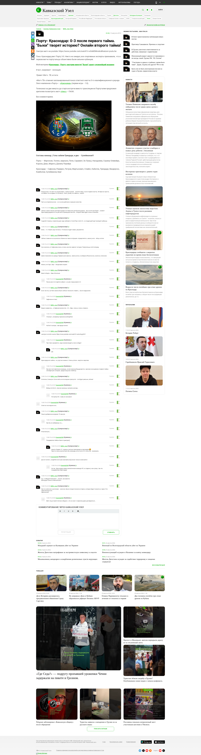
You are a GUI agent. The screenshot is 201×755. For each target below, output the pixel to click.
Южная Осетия (157, 18)
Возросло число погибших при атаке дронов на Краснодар (144, 288)
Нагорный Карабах (71, 18)
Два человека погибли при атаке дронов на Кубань (148, 597)
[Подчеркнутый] (68, 511)
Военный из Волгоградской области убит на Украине (123, 545)
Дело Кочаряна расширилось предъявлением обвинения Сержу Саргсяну (50, 598)
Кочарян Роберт (132, 333)
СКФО (127, 18)
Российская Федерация (85, 18)
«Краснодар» (65, 83)
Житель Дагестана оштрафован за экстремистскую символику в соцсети (67, 552)
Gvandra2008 (59, 279)
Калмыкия (147, 15)
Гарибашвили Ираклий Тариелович (140, 362)
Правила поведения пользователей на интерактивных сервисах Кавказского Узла (80, 750)
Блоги (103, 2)
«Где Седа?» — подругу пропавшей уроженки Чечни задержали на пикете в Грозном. (71, 675)
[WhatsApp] (32, 40)
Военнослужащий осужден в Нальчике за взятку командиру (126, 552)
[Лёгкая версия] (156, 2)
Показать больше (100, 728)
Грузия (109, 15)
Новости (39, 2)
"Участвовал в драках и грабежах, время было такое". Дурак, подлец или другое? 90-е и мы (148, 63)
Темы (49, 2)
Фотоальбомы (124, 2)
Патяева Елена (131, 391)
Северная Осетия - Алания (116, 18)
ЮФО (49, 21)
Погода (137, 2)
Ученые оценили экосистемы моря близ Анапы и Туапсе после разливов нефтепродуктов (142, 211)
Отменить (111, 532)
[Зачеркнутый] (73, 511)
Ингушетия (124, 15)
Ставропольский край (138, 18)
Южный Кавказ (41, 21)
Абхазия (39, 15)
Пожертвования (131, 742)
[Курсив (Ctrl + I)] (64, 511)
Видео (112, 2)
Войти (160, 9)
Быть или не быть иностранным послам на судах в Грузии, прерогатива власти (147, 70)
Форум (95, 2)
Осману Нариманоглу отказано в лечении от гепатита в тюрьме (115, 597)
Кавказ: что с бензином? (46, 25)
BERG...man (54, 189)
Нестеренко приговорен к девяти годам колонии (141, 172)
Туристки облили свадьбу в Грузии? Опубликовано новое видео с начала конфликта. (143, 679)
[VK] (32, 33)
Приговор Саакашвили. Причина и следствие (148, 44)
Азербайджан (62, 15)
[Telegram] (32, 37)
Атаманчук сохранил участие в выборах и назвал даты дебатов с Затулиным (143, 149)
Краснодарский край (57, 18)
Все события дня (158, 565)
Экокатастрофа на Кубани (155, 25)
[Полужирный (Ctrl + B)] (60, 511)
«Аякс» (64, 91)
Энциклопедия (83, 2)
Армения (70, 15)
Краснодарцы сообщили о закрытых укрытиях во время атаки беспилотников (142, 253)
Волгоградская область (98, 15)
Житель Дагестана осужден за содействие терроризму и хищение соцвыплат (128, 560)
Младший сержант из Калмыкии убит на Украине (58, 545)
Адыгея (54, 15)
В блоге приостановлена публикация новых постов (147, 38)
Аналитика (68, 2)
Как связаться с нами (116, 742)
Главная (38, 29)
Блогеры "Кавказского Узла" (52, 29)
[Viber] (32, 44)
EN (164, 2)
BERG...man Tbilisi (68, 29)
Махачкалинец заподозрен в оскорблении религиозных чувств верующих (67, 559)
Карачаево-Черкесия (43, 18)
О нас (104, 742)
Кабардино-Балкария (136, 15)
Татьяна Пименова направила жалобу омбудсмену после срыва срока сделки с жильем (142, 107)
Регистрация (66, 532)
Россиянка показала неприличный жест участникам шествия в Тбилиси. (140, 723)
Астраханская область (82, 15)
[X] (32, 47)
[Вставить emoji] (78, 511)
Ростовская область (100, 18)
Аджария (46, 15)
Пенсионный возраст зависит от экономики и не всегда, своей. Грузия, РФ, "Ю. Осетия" (148, 57)
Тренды (57, 2)
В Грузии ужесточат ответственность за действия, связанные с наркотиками (146, 50)
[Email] (32, 58)
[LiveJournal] (32, 55)
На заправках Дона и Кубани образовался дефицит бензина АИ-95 (84, 597)
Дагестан (116, 15)
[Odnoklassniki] (32, 51)
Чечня (148, 18)
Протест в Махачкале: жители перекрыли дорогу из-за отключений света (143, 641)
